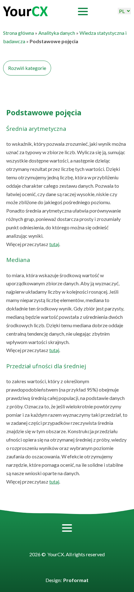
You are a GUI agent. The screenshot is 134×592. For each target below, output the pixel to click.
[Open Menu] (83, 11)
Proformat (76, 580)
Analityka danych (56, 33)
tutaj (54, 244)
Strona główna (18, 33)
